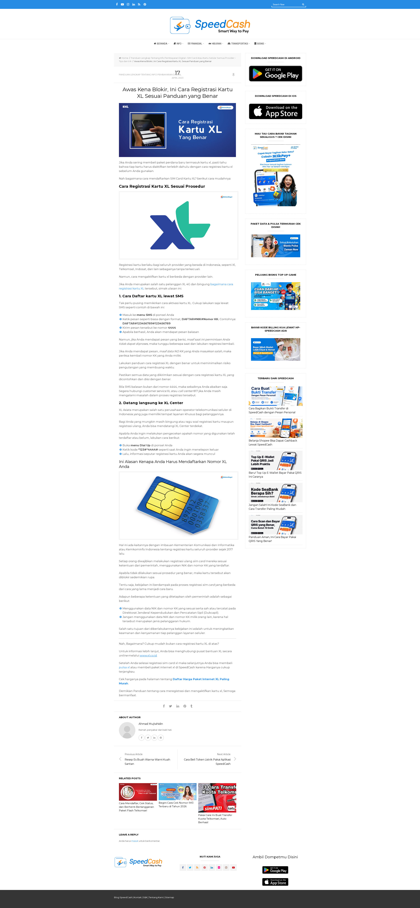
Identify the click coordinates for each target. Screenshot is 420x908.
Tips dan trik (125, 61)
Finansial (196, 43)
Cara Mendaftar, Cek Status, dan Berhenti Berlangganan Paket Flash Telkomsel (136, 807)
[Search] (303, 4)
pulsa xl (124, 667)
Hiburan (216, 43)
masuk (134, 841)
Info (179, 43)
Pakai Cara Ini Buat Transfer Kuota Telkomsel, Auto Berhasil (215, 818)
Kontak (137, 897)
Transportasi (239, 43)
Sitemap (169, 897)
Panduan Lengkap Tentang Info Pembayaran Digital (158, 58)
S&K (145, 897)
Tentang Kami (156, 897)
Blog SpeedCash (123, 897)
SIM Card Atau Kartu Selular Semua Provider (210, 58)
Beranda (162, 43)
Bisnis (260, 43)
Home (125, 58)
